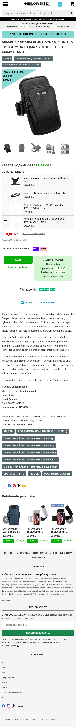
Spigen (7, 59)
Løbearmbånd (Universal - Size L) (33, 59)
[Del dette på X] (19, 486)
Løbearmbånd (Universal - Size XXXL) (30, 459)
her (18, 646)
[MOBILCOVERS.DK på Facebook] (3, 707)
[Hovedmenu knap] (5, 5)
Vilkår (4, 673)
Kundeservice (7, 663)
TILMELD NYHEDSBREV (38, 633)
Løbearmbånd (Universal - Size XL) (28, 445)
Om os (4, 687)
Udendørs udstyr (57, 473)
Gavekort (5, 683)
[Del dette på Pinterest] (14, 486)
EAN (3, 668)
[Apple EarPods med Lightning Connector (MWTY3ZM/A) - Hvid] (15, 222)
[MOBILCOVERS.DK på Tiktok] (13, 707)
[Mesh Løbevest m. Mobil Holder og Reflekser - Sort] (15, 181)
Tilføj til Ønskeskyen (40, 302)
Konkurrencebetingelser (11, 692)
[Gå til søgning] (71, 13)
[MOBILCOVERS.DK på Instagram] (8, 707)
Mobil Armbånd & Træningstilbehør (30, 466)
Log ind (20, 706)
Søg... (4, 697)
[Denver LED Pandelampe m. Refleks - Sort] (15, 195)
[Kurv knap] (72, 3)
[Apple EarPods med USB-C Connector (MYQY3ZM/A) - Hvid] (15, 208)
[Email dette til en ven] (24, 486)
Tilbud (34, 473)
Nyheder (38, 566)
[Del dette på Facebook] (9, 486)
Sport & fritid (13, 473)
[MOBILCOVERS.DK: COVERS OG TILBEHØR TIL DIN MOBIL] (37, 4)
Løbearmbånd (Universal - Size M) (21, 65)
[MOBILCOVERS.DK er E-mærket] (60, 5)
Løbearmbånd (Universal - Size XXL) (29, 452)
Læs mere (6, 600)
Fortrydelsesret (8, 678)
